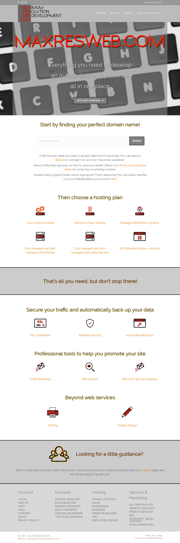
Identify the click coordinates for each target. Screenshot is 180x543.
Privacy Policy (28, 520)
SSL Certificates (40, 335)
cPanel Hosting (103, 499)
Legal (22, 516)
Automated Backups (139, 335)
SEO (131, 515)
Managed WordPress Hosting (140, 223)
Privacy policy (151, 536)
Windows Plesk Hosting (90, 223)
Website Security (90, 335)
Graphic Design (127, 425)
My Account (153, 2)
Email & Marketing (148, 13)
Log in (22, 499)
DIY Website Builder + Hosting (139, 248)
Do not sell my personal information (148, 538)
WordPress (100, 506)
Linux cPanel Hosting (40, 223)
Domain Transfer (68, 506)
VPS (94, 516)
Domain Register (67, 499)
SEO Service (90, 379)
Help (21, 509)
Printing (53, 425)
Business (98, 509)
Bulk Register (65, 502)
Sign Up (23, 502)
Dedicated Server (105, 520)
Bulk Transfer (66, 509)
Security (128, 13)
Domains (101, 13)
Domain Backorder (69, 513)
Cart (21, 506)
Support (146, 470)
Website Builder (104, 513)
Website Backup (141, 511)
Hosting (115, 13)
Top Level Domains (69, 516)
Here (113, 179)
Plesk (96, 502)
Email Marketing (40, 379)
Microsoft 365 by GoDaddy (139, 379)
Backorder (62, 160)
